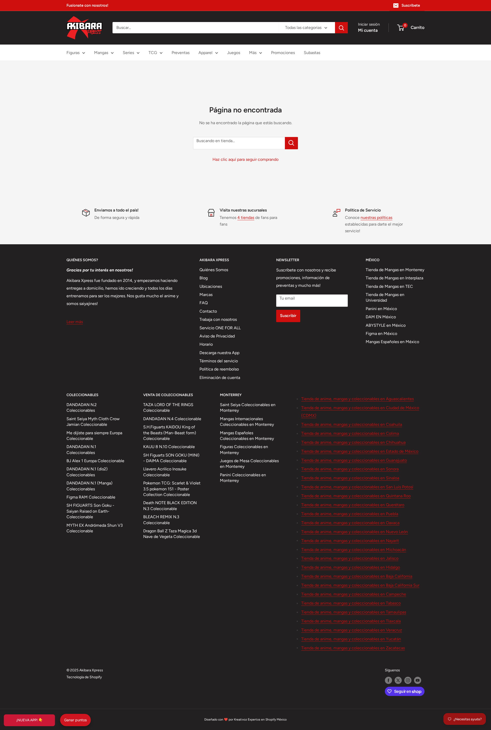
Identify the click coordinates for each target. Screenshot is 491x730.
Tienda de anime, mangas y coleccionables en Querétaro (352, 504)
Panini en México (381, 308)
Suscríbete (410, 5)
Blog (203, 278)
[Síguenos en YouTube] (417, 680)
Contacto (208, 311)
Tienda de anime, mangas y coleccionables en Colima (350, 433)
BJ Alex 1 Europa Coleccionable (95, 460)
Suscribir (288, 315)
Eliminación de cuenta (219, 377)
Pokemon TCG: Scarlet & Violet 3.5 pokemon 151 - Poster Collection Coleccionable (171, 489)
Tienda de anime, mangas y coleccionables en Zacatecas (353, 648)
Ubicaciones (210, 286)
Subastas (312, 52)
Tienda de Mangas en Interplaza (394, 278)
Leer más (74, 321)
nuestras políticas (376, 217)
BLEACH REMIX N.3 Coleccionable (161, 519)
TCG (153, 52)
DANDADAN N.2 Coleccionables (81, 407)
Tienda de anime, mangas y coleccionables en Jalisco (349, 558)
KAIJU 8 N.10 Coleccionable (169, 446)
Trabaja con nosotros (218, 319)
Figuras (73, 52)
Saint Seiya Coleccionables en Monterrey (247, 407)
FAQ (203, 302)
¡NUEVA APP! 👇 (29, 720)
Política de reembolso (219, 369)
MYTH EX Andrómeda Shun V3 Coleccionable (94, 528)
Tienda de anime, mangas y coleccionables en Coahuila (351, 424)
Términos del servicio (218, 360)
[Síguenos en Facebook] (388, 680)
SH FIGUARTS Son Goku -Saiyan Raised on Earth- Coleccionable (90, 511)
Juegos (233, 52)
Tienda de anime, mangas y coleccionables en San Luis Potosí (357, 486)
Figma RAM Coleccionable (90, 497)
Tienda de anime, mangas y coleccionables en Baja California (356, 576)
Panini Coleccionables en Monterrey (243, 477)
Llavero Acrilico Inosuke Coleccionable (164, 472)
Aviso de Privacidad (217, 336)
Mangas (101, 52)
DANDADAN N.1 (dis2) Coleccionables (87, 472)
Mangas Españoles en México (392, 341)
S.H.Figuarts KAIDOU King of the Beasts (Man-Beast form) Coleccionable (169, 433)
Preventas (180, 52)
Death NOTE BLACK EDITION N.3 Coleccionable (170, 505)
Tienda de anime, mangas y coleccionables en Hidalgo (350, 567)
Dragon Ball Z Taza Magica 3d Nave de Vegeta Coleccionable (171, 533)
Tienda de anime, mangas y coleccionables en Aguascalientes (357, 398)
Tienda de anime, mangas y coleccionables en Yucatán (351, 639)
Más (252, 52)
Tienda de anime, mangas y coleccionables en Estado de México (359, 451)
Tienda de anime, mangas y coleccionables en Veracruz (351, 630)
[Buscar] (341, 27)
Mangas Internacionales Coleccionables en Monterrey (247, 421)
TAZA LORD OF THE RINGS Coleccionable (168, 407)
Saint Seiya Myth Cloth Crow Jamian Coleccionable (93, 421)
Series (128, 52)
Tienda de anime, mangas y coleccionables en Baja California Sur (360, 585)
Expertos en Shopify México (267, 719)
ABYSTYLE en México (386, 325)
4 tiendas (245, 217)
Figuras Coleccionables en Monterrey (244, 449)
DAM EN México (381, 316)
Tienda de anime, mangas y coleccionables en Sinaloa (350, 477)
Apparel (205, 52)
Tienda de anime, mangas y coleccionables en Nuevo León (354, 531)
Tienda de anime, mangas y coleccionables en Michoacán (353, 549)
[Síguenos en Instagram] (407, 680)
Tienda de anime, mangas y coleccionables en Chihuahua (353, 442)
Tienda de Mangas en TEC (389, 286)
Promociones (283, 52)
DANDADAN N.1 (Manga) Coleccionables (89, 486)
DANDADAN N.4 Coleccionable (172, 418)
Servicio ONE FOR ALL (220, 327)
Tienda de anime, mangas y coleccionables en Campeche (353, 594)
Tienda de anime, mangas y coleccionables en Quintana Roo (356, 495)
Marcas (206, 294)
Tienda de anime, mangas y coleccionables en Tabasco (351, 603)
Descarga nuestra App (219, 352)
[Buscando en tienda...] (291, 143)
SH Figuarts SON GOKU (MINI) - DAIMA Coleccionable (171, 458)
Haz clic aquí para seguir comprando (245, 159)
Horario (206, 344)
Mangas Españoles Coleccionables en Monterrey (247, 435)
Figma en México (381, 333)
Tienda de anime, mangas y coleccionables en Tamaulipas (353, 612)
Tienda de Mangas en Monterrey (395, 269)
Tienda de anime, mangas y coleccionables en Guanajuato (354, 460)
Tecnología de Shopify (84, 677)
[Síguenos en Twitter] (398, 680)
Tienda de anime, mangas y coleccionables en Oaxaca (350, 522)
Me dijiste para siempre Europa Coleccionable (94, 435)
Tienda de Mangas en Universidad (385, 297)
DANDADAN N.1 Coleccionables (81, 449)
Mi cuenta (368, 30)
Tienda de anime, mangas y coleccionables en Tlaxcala (351, 621)
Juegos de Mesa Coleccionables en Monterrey (249, 463)
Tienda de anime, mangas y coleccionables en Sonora (350, 469)
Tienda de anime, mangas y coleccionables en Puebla (349, 513)
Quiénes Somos (213, 269)
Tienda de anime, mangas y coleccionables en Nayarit (350, 540)
